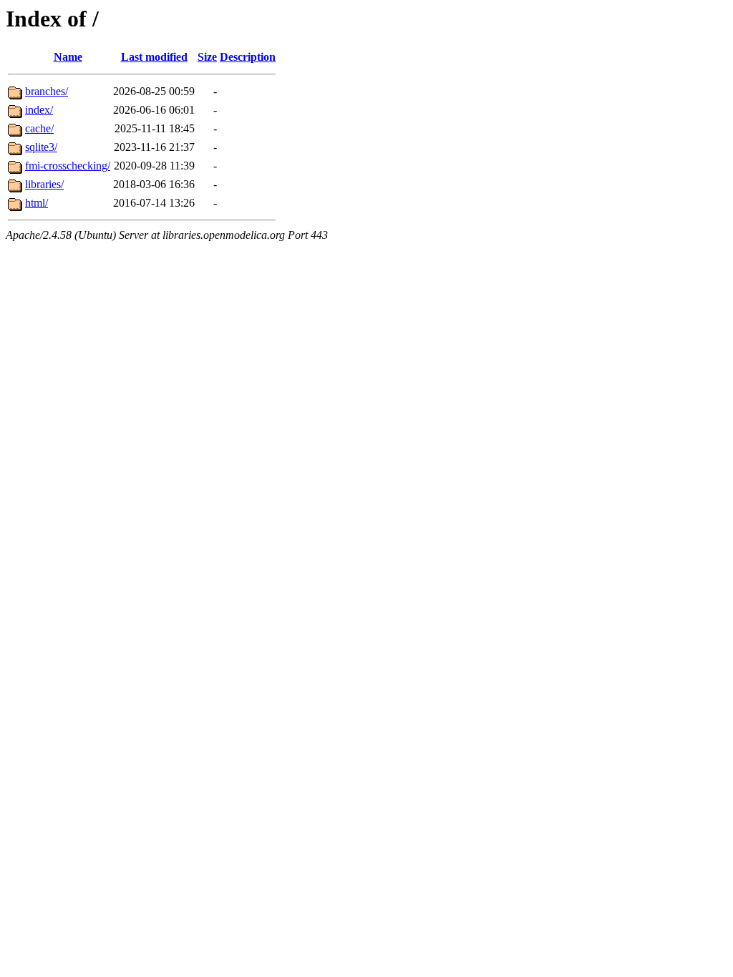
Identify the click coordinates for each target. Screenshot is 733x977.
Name (68, 57)
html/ (36, 203)
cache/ (39, 128)
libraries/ (44, 184)
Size (207, 57)
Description (248, 57)
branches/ (46, 91)
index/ (39, 110)
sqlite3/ (41, 147)
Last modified (154, 57)
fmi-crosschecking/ (67, 165)
